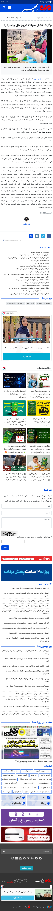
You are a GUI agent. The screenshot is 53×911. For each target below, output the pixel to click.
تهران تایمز (17, 791)
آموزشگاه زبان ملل (9, 787)
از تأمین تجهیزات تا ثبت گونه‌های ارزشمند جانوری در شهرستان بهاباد (25, 628)
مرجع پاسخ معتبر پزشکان (27, 779)
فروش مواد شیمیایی (9, 779)
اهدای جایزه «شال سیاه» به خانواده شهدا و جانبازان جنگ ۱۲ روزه (26, 274)
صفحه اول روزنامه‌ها (42, 722)
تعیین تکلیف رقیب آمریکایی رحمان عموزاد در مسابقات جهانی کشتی (25, 666)
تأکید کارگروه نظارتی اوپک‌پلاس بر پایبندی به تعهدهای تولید (28, 258)
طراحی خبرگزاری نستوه (40, 907)
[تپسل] (3, 313)
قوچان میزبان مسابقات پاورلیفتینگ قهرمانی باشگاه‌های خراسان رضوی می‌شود (27, 639)
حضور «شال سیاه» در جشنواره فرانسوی (35, 285)
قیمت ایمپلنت (44, 783)
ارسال (5, 547)
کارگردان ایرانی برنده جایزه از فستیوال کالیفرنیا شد (31, 268)
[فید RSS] (20, 858)
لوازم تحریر (27, 771)
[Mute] (9, 341)
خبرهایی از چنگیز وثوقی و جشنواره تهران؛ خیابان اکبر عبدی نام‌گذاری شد (25, 715)
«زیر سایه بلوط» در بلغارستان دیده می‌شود (34, 266)
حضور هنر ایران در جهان (15, 303)
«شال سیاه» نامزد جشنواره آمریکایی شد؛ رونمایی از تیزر (30, 293)
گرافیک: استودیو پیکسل (20, 907)
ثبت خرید (27, 356)
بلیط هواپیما (45, 787)
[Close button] (51, 886)
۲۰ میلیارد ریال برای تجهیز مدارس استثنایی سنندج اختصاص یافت (26, 606)
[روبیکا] (24, 858)
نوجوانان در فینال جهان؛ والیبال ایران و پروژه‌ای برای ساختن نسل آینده (26, 660)
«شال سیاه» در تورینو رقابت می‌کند (37, 282)
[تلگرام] (40, 858)
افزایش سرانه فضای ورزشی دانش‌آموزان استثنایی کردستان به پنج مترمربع (26, 594)
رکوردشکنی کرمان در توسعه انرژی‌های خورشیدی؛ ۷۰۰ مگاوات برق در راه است (25, 612)
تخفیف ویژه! (17, 897)
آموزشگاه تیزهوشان (10, 783)
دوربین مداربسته (45, 779)
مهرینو (26, 791)
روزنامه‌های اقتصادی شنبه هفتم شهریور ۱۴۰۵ (32, 761)
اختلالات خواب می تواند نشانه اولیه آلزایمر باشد (32, 693)
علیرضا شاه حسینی (43, 303)
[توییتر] (28, 858)
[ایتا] (12, 858)
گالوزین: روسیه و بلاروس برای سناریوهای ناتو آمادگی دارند (29, 618)
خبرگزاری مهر (39, 79)
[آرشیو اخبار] (16, 858)
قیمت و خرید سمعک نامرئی (40, 791)
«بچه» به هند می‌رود (42, 263)
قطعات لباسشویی (28, 783)
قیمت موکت (45, 775)
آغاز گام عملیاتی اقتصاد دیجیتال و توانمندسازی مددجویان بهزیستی (26, 623)
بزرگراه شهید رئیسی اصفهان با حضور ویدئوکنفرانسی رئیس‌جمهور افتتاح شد (27, 700)
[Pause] (5, 341)
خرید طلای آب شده (10, 771)
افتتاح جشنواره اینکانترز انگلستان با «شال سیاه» (32, 280)
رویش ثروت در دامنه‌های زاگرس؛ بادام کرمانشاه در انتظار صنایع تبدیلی (27, 680)
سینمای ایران (41, 18)
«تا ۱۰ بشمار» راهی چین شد (39, 260)
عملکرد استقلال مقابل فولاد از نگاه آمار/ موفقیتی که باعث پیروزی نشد (26, 707)
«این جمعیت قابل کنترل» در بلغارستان (35, 291)
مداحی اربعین (8, 775)
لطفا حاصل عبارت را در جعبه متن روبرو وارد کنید (34, 537)
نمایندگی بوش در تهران (29, 787)
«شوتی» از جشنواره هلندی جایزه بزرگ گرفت (34, 255)
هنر (49, 18)
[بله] (36, 858)
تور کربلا (34, 775)
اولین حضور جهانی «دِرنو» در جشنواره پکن (34, 277)
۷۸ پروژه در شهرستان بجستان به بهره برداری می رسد (30, 588)
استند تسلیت (22, 775)
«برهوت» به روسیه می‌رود (40, 252)
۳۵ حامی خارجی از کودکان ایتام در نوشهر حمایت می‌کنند (29, 600)
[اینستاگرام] (32, 858)
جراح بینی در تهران (42, 771)
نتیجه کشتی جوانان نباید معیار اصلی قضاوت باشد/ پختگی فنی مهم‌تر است (27, 687)
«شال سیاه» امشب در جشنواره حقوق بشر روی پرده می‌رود (29, 288)
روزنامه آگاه (6, 791)
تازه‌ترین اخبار (45, 584)
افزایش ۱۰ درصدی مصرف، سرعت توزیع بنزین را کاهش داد (29, 633)
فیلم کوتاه (30, 303)
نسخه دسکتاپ (27, 868)
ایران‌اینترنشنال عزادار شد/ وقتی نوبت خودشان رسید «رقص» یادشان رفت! (25, 652)
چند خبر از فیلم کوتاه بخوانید (39, 271)
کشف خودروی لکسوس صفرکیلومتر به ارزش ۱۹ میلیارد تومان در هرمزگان (27, 672)
